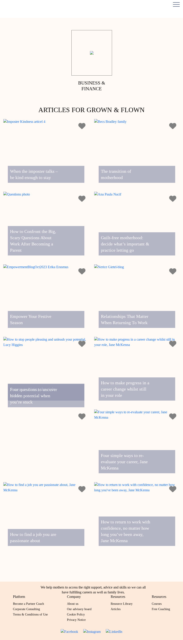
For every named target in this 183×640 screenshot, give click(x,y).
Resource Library (122, 603)
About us (72, 603)
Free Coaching (161, 609)
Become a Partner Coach (28, 603)
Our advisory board (79, 609)
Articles (116, 609)
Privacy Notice (76, 619)
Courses (157, 603)
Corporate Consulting (26, 609)
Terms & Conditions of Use (30, 614)
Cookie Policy (76, 614)
